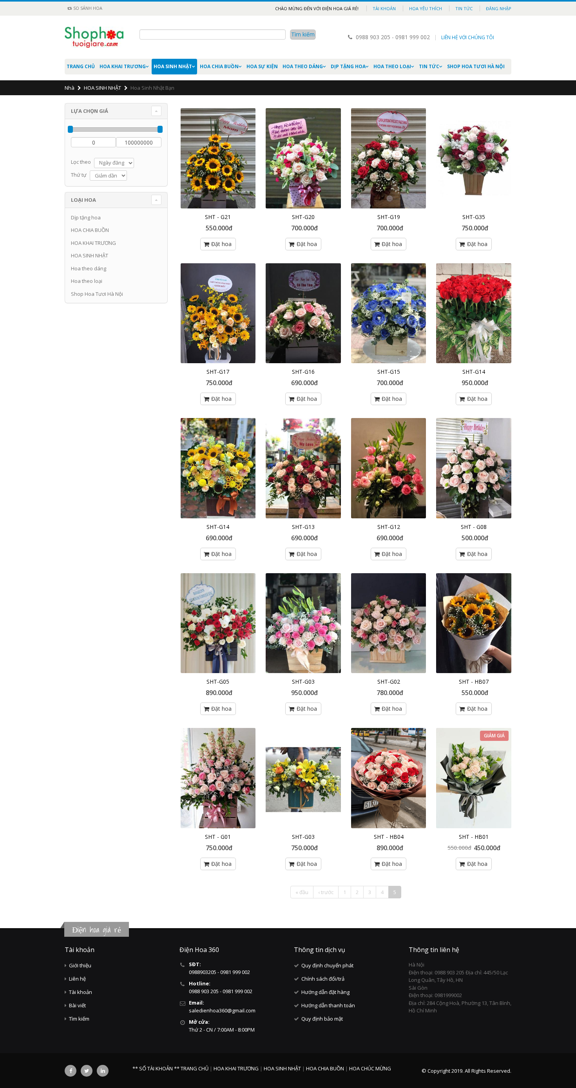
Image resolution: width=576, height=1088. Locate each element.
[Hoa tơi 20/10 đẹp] (473, 468)
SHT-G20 (303, 217)
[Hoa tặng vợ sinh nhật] (473, 313)
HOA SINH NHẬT (173, 66)
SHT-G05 (217, 681)
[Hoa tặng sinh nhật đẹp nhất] (303, 468)
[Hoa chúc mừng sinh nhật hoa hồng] (388, 778)
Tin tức (464, 8)
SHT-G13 (303, 526)
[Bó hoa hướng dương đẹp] (473, 623)
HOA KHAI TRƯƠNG (123, 66)
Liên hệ (77, 978)
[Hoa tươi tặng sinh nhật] (473, 778)
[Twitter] (86, 1071)
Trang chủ (81, 66)
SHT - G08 (474, 526)
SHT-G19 (388, 217)
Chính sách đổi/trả (322, 978)
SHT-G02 (388, 681)
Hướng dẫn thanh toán (328, 1005)
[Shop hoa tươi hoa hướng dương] (218, 158)
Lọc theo (81, 161)
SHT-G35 (473, 217)
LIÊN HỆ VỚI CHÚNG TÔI (467, 37)
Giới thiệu (80, 965)
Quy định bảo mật (322, 1018)
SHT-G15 (388, 371)
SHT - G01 (218, 836)
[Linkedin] (103, 1071)
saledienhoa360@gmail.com (222, 1010)
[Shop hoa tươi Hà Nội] (303, 158)
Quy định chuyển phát (327, 965)
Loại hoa (83, 199)
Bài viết (77, 1005)
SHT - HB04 (389, 836)
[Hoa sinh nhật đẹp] (388, 468)
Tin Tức (429, 66)
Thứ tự (79, 174)
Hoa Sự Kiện (262, 66)
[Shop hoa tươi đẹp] (388, 158)
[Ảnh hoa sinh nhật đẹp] (388, 623)
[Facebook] (70, 1071)
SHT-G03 (303, 681)
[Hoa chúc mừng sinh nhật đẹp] (218, 623)
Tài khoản (384, 8)
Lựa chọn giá (89, 110)
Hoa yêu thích (425, 8)
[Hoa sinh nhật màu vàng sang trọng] (218, 468)
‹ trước (325, 892)
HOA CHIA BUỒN (219, 66)
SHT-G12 (388, 526)
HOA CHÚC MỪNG (370, 1068)
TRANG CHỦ (195, 1068)
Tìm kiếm (79, 1018)
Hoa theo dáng (303, 66)
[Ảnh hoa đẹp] (218, 778)
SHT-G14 (473, 371)
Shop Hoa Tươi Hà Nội (476, 66)
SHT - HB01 (474, 836)
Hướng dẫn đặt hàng (325, 992)
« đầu (301, 892)
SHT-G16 (303, 371)
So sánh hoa (87, 8)
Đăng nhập (498, 8)
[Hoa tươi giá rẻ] (303, 313)
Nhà (69, 87)
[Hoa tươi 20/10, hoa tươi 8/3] (388, 313)
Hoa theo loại (392, 66)
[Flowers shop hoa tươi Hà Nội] (303, 623)
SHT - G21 (218, 217)
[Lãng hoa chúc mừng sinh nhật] (473, 158)
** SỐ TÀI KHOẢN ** (155, 1068)
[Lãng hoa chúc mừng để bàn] (218, 313)
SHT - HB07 (474, 681)
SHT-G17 (217, 371)
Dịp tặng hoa (348, 66)
